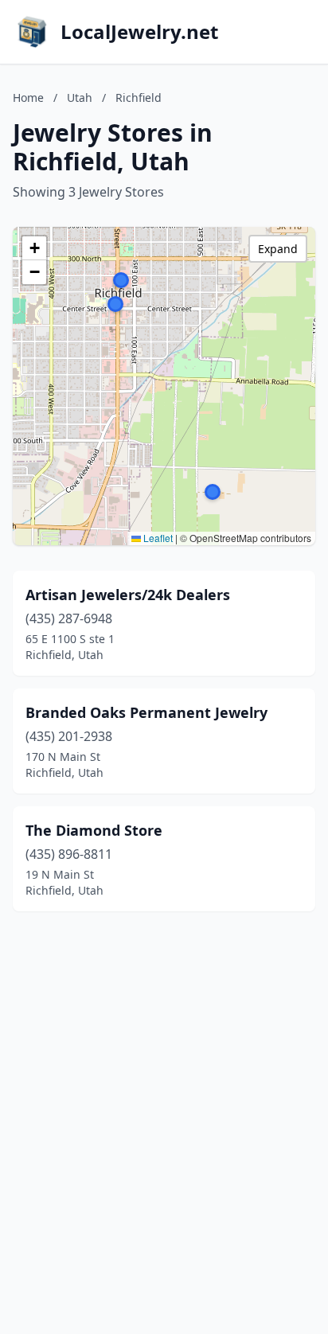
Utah (79, 97)
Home (28, 97)
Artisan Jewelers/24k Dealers (127, 594)
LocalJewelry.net (139, 32)
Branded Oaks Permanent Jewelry (146, 712)
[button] (213, 492)
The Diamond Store (93, 830)
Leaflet (157, 537)
